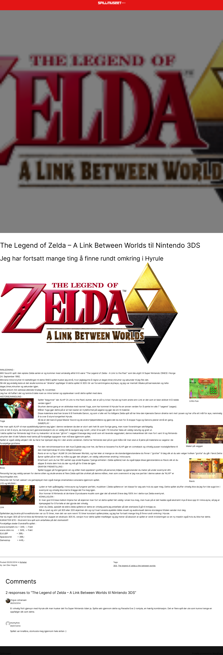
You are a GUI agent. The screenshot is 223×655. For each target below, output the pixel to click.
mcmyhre (15, 623)
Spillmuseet (5, 653)
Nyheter (23, 562)
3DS (115, 566)
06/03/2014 (15, 603)
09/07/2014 (15, 626)
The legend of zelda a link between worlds (137, 566)
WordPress (217, 653)
